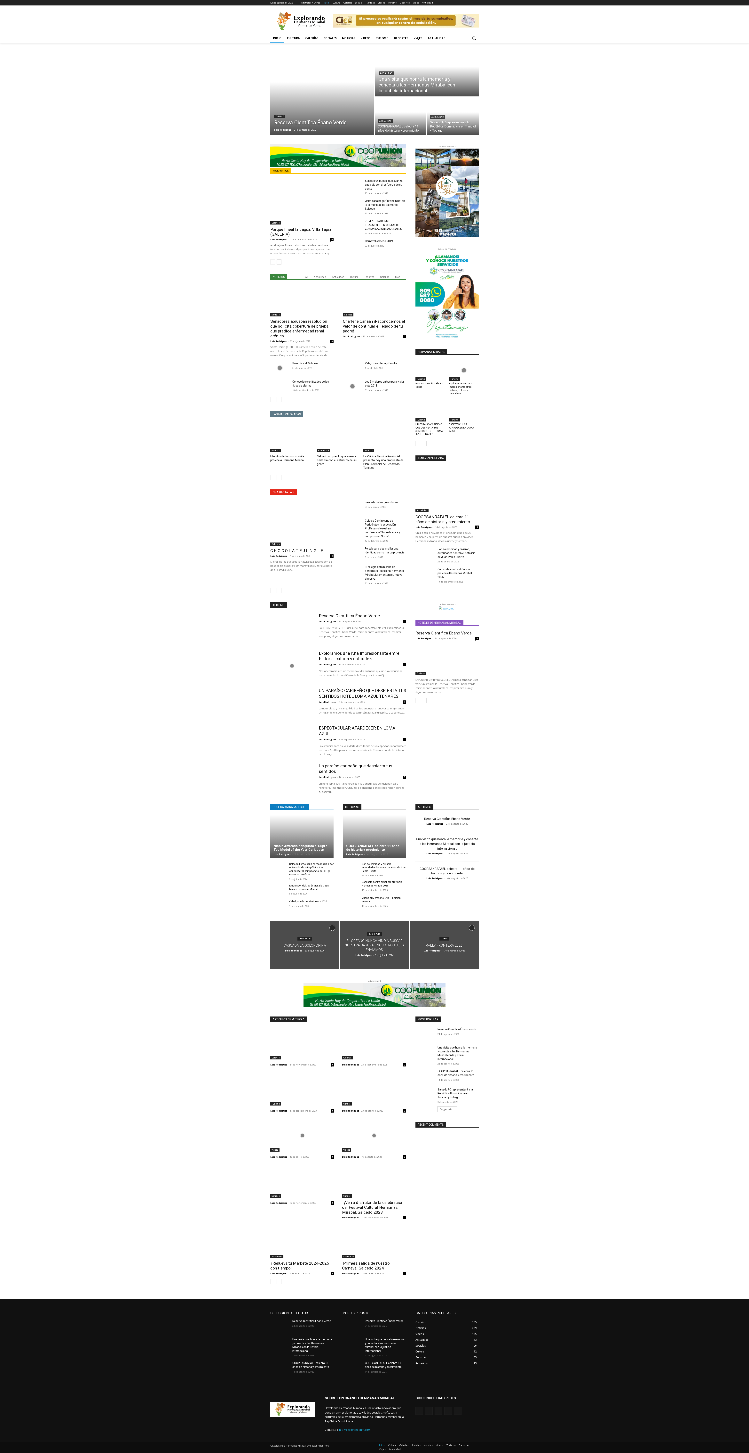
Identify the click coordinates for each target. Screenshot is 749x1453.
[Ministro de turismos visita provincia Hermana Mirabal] (291, 437)
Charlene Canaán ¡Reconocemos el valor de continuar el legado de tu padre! (374, 326)
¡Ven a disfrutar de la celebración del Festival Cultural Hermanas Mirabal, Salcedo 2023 (372, 1207)
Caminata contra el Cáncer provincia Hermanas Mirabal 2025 (455, 573)
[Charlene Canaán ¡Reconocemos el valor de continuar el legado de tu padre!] (374, 300)
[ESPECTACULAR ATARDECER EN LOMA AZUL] (464, 411)
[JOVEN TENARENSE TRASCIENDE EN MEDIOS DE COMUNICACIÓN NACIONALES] (352, 225)
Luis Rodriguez (279, 239)
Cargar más (445, 1109)
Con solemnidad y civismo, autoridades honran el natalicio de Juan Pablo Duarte (456, 553)
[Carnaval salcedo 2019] (352, 245)
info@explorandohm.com (355, 1430)
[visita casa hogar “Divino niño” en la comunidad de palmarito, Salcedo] (352, 205)
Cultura (354, 276)
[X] (465, 3)
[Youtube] (476, 3)
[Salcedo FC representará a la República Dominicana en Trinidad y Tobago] (453, 116)
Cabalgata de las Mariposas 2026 (308, 901)
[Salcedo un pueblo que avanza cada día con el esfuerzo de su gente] (352, 185)
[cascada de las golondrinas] (352, 507)
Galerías (276, 222)
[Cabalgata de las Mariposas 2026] (278, 906)
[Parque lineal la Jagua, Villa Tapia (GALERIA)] (302, 201)
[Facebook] (455, 3)
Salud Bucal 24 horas (305, 363)
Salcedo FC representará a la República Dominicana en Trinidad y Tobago (455, 1093)
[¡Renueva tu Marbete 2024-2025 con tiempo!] (302, 1242)
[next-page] (279, 262)
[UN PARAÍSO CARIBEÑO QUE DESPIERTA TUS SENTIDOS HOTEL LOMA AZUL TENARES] (430, 411)
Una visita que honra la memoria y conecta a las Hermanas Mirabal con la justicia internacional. (447, 843)
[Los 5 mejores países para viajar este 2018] (352, 386)
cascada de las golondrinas (381, 502)
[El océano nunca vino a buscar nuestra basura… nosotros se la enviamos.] (374, 945)
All (306, 276)
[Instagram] (460, 3)
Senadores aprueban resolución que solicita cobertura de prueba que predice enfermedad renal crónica (299, 328)
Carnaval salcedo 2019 (379, 241)
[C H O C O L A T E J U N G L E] (302, 523)
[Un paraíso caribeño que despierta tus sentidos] (292, 778)
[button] (474, 38)
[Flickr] (438, 1411)
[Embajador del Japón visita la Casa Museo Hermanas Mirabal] (278, 890)
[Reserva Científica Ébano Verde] (322, 91)
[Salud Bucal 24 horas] (279, 368)
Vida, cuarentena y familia (381, 363)
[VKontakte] (457, 1411)
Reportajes (305, 938)
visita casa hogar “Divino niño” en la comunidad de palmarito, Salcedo (385, 204)
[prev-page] (272, 262)
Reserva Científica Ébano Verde (349, 615)
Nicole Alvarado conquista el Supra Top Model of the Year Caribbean (300, 848)
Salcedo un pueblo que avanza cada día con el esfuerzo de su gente (384, 184)
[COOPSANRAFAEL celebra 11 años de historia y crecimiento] (400, 116)
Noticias (276, 314)
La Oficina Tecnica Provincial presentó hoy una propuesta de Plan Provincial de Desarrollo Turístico (383, 462)
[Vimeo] (471, 3)
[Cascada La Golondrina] (304, 945)
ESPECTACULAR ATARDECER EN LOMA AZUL (461, 427)
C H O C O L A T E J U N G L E (296, 550)
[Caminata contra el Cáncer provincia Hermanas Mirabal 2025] (424, 574)
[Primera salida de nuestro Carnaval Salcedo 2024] (374, 1242)
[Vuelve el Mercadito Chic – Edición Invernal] (351, 902)
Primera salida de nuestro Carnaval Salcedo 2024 (366, 1265)
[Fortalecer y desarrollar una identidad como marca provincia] (352, 553)
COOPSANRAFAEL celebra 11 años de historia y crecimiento (442, 519)
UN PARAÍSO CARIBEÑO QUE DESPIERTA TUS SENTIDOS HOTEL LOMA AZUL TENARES (429, 429)
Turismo (280, 116)
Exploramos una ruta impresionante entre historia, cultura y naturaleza (460, 388)
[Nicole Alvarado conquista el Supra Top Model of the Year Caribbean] (302, 836)
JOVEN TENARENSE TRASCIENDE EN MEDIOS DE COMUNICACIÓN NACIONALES (383, 224)
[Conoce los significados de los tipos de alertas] (279, 386)
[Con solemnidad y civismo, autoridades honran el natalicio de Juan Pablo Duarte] (424, 553)
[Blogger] (419, 1411)
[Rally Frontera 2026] (444, 945)
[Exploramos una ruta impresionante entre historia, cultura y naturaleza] (464, 370)
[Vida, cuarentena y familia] (352, 368)
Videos (444, 938)
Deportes (369, 276)
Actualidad (386, 73)
